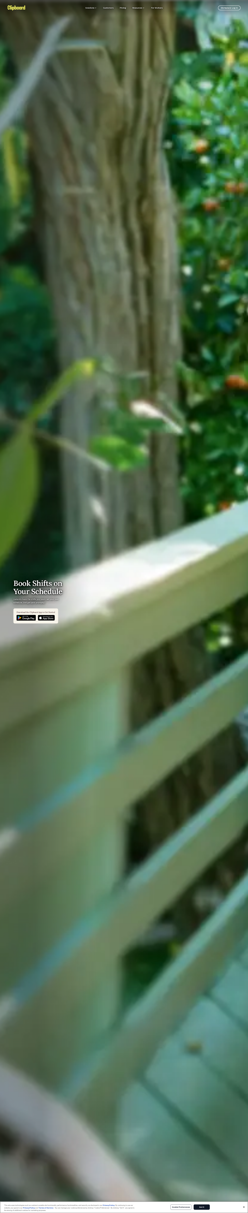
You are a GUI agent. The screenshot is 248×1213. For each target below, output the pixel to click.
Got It (201, 1207)
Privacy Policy (109, 1205)
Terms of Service (45, 1208)
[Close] (244, 1207)
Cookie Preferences (181, 1207)
